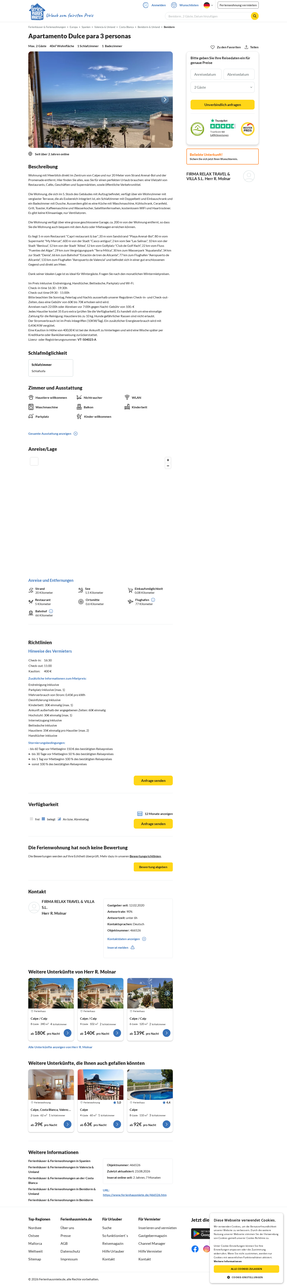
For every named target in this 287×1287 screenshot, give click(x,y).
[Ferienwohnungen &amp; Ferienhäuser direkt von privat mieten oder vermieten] (61, 15)
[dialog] (246, 1248)
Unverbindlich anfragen (222, 104)
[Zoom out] (168, 466)
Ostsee (33, 1235)
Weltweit (35, 1251)
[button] (246, 1277)
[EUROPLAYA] (51, 1084)
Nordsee (34, 1228)
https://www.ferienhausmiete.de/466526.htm (135, 1195)
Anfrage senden (153, 780)
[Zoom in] (168, 460)
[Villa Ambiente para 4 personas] (100, 993)
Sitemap (34, 1259)
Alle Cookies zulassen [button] (246, 1269)
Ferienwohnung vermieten (238, 5)
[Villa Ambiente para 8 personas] (51, 993)
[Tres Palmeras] (150, 1084)
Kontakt (108, 1259)
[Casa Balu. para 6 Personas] (150, 993)
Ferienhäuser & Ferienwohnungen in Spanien (59, 1161)
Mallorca (35, 1243)
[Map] (100, 513)
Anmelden (159, 5)
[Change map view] (34, 461)
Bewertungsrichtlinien (145, 856)
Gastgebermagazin (152, 1235)
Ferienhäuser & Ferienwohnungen (47, 27)
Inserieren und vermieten (157, 1228)
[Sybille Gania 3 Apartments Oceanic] (100, 1084)
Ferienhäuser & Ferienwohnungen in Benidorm (60, 1200)
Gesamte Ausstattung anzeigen (49, 433)
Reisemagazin (112, 1243)
